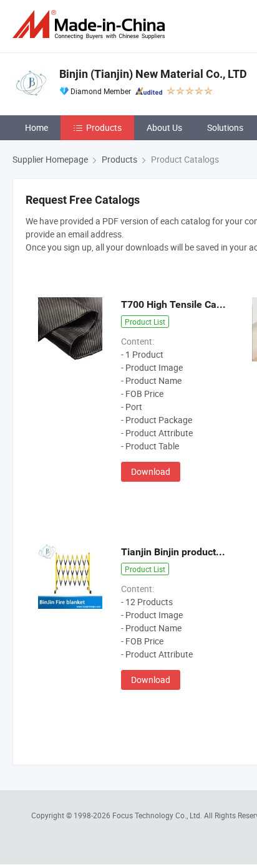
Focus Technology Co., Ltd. (158, 815)
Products (104, 127)
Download (150, 471)
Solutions (225, 127)
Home (36, 127)
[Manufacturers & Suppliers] (91, 24)
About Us (164, 127)
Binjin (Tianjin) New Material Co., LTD (153, 73)
